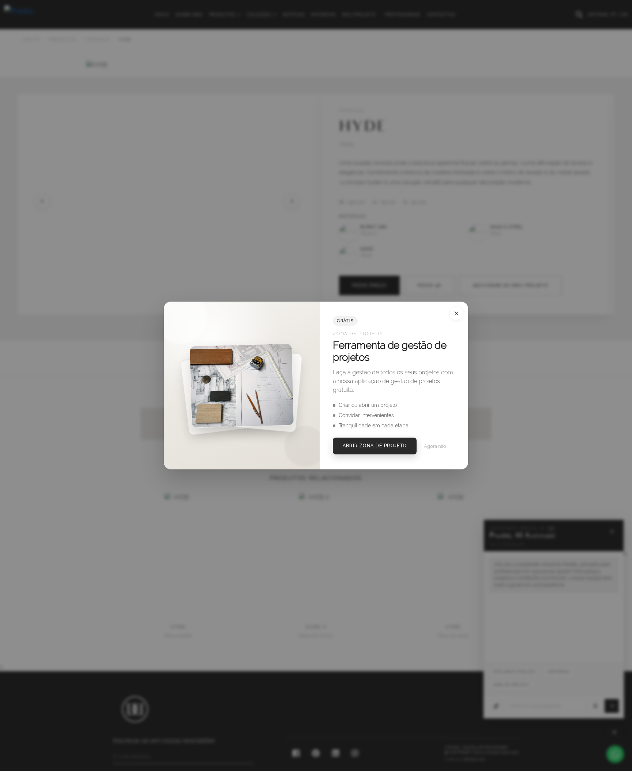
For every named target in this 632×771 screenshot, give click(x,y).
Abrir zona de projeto (375, 445)
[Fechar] (456, 313)
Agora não (435, 446)
